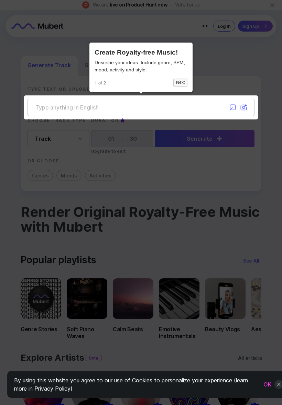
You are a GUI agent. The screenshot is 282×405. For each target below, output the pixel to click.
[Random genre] (232, 107)
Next (180, 82)
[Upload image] (243, 107)
